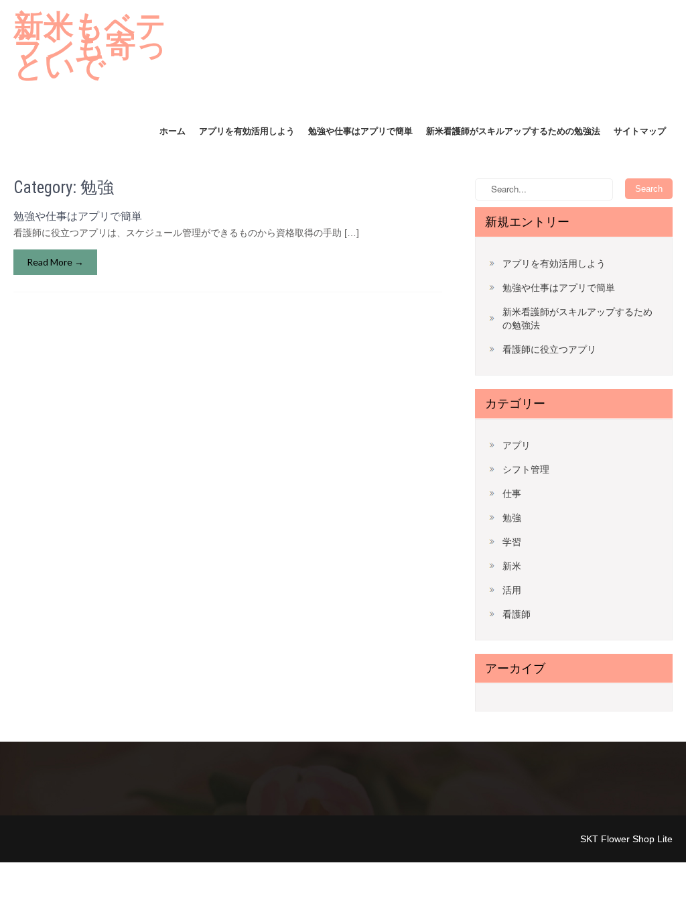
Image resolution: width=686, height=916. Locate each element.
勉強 (511, 517)
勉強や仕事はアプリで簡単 (360, 131)
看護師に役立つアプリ (549, 349)
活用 (511, 590)
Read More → (55, 262)
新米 (511, 566)
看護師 (516, 614)
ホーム (172, 131)
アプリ (516, 445)
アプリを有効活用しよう (247, 131)
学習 (511, 541)
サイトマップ (640, 131)
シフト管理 (525, 469)
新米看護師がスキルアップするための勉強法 (513, 131)
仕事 (511, 493)
